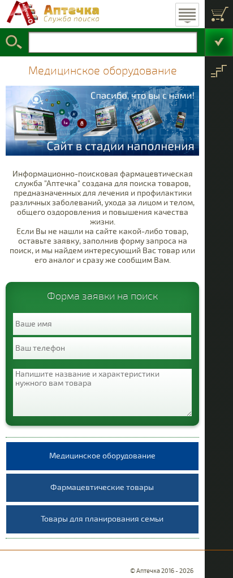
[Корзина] (219, 14)
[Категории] (219, 70)
